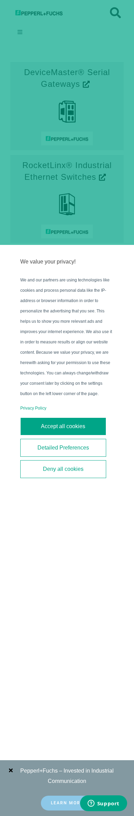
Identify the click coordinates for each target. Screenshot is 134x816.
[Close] (11, 770)
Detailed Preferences (63, 448)
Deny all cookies (63, 469)
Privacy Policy (33, 408)
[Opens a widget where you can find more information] (103, 804)
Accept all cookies (63, 426)
